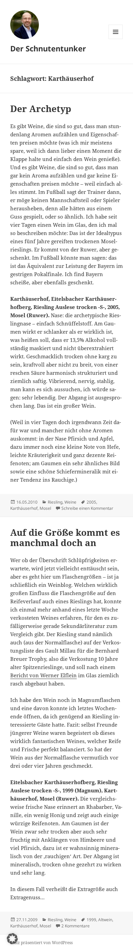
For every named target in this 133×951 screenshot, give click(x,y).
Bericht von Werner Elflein (43, 675)
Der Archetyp (40, 108)
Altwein (105, 920)
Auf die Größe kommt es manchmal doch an (65, 537)
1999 (91, 920)
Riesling (55, 502)
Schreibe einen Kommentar (87, 508)
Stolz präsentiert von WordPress (41, 943)
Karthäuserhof (24, 508)
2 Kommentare (75, 926)
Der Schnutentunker (48, 48)
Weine (70, 502)
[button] (12, 938)
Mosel (45, 508)
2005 (91, 502)
